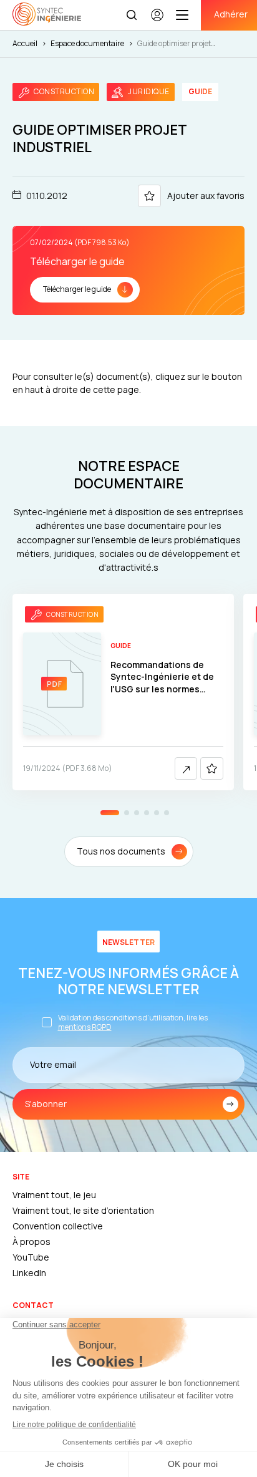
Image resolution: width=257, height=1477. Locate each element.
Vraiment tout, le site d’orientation (83, 1210)
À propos (31, 1241)
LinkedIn (29, 1273)
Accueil (24, 43)
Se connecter (157, 20)
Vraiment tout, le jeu (54, 1195)
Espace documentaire (87, 43)
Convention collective (57, 1226)
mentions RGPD (85, 1027)
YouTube (30, 1257)
